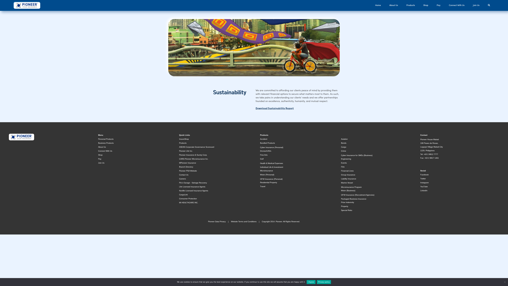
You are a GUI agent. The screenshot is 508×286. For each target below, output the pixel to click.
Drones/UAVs (265, 151)
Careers (182, 179)
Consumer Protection (188, 199)
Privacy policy (324, 282)
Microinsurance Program (351, 187)
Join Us (476, 5)
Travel (262, 186)
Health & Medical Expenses (271, 163)
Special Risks (346, 210)
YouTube (424, 187)
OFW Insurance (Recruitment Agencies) (357, 195)
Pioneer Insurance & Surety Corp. (193, 155)
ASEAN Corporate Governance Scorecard (196, 147)
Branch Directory (186, 167)
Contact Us (183, 175)
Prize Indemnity (347, 202)
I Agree (311, 282)
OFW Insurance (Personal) (271, 179)
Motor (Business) (348, 190)
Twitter (423, 179)
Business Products (106, 143)
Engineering (346, 159)
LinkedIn (423, 190)
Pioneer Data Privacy (217, 221)
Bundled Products (267, 143)
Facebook (424, 175)
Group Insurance (348, 175)
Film (343, 167)
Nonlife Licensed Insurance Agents (193, 191)
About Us (393, 5)
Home (378, 5)
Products (410, 5)
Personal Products (106, 139)
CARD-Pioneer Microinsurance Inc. (193, 159)
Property (344, 206)
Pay (438, 5)
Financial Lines (347, 171)
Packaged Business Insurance (353, 199)
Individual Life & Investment (271, 167)
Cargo (343, 147)
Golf (262, 159)
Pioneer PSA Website (188, 171)
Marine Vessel (347, 183)
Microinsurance (266, 171)
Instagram (424, 183)
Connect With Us (456, 5)
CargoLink (183, 195)
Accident (263, 139)
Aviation (344, 139)
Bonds (343, 143)
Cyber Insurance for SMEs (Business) (357, 155)
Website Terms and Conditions (244, 221)
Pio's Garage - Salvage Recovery (193, 183)
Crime (343, 151)
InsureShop (184, 139)
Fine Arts (263, 155)
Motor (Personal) (267, 175)
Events (344, 163)
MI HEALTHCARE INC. (188, 203)
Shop (425, 5)
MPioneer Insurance (187, 163)
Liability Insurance (348, 179)
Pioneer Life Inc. (186, 151)
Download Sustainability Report (275, 108)
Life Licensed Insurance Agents (192, 187)
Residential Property (268, 182)
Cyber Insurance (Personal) (271, 147)
